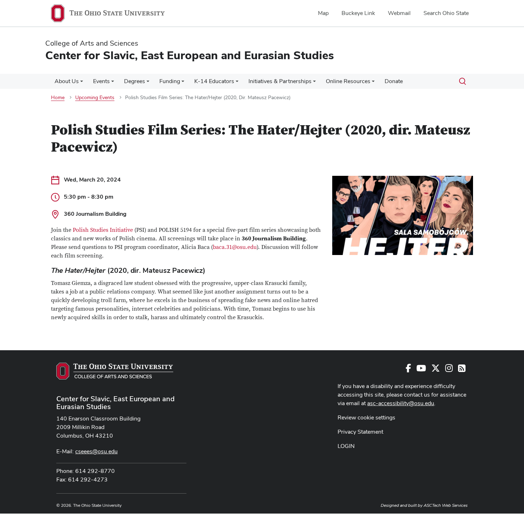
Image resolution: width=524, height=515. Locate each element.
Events (101, 81)
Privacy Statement (360, 431)
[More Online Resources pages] (373, 83)
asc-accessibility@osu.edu (400, 403)
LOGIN (346, 446)
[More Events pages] (112, 83)
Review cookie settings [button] (366, 417)
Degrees (134, 81)
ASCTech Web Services (445, 505)
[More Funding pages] (183, 83)
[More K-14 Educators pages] (237, 83)
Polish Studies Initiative (103, 230)
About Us (67, 81)
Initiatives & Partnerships (280, 81)
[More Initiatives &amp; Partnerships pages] (314, 83)
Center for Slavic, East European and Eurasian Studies (115, 402)
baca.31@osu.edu (235, 247)
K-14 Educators (214, 81)
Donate (394, 81)
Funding (169, 81)
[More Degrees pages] (148, 83)
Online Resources (348, 81)
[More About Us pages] (81, 83)
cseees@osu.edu (96, 451)
